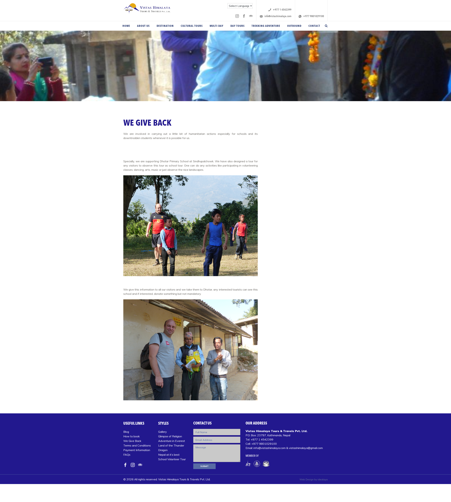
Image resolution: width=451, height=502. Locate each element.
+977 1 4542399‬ (281, 9)
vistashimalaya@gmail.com (306, 448)
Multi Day (216, 26)
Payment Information (136, 450)
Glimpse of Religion (170, 436)
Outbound (294, 26)
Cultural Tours (192, 26)
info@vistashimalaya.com (277, 16)
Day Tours (237, 26)
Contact (314, 26)
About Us (143, 26)
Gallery (162, 431)
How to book (131, 436)
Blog (126, 431)
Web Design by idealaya (313, 479)
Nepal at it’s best (169, 454)
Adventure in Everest (171, 441)
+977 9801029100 (313, 16)
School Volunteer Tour (172, 459)
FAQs (126, 454)
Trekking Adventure (266, 26)
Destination (165, 26)
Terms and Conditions (137, 445)
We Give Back (132, 441)
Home (126, 26)
